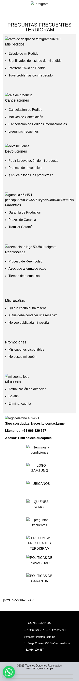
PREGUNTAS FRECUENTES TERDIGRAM (39, 27)
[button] (9, 672)
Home (6, 18)
